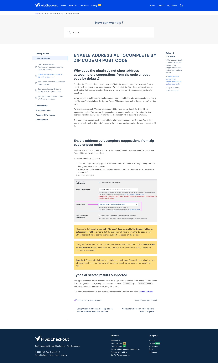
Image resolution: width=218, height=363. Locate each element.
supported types (146, 292)
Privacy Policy (54, 355)
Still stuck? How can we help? (90, 300)
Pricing (96, 5)
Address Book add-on (119, 352)
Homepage (153, 352)
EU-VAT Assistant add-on (120, 355)
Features (73, 5)
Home (37, 13)
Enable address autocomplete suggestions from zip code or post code (174, 80)
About (151, 349)
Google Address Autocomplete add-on (125, 349)
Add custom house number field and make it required (138, 310)
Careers (154, 343)
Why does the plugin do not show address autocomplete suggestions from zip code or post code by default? (174, 66)
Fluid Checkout (118, 343)
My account (172, 5)
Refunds (44, 355)
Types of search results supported (173, 89)
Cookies (64, 355)
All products (115, 340)
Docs (152, 5)
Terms (37, 355)
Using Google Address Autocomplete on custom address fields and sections (95, 310)
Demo (63, 5)
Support (161, 5)
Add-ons (83, 5)
